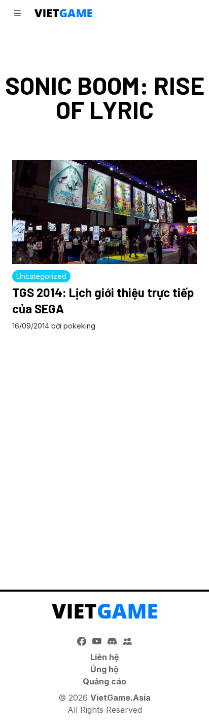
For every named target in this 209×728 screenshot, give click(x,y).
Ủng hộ (104, 669)
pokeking (79, 325)
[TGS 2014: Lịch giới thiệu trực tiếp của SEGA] (104, 212)
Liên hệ (104, 657)
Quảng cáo (104, 681)
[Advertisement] (104, 449)
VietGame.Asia (120, 698)
